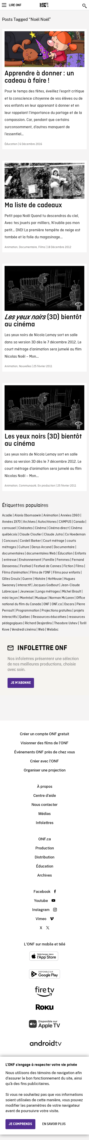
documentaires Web (41, 553)
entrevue (10, 560)
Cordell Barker (30, 541)
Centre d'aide (44, 795)
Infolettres (44, 823)
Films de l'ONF (40, 572)
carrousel (9, 528)
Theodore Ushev (65, 623)
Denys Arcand (41, 547)
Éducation (65, 553)
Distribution (44, 857)
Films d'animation (15, 572)
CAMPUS (65, 522)
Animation (50, 515)
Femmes (63, 560)
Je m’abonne (21, 683)
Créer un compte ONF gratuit (44, 734)
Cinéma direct (58, 528)
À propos (44, 786)
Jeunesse (27, 591)
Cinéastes (25, 528)
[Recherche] (84, 6)
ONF (46, 604)
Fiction (68, 566)
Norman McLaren (61, 598)
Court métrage (53, 541)
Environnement (30, 560)
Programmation (27, 610)
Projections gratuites (57, 610)
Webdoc (53, 629)
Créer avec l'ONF (44, 761)
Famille (48, 560)
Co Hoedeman (75, 534)
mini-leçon (10, 598)
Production (44, 848)
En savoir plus (53, 1124)
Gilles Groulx (11, 579)
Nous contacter (44, 805)
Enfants (80, 553)
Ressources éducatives (49, 617)
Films (80, 566)
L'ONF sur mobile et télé (44, 944)
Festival (25, 566)
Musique (41, 598)
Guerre (27, 579)
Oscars (69, 604)
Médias (44, 814)
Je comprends (20, 1124)
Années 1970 (11, 522)
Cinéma (40, 528)
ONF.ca (57, 604)
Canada (79, 522)
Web (41, 629)
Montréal (26, 598)
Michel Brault (71, 591)
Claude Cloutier (30, 534)
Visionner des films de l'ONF (44, 743)
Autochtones (47, 522)
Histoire (39, 579)
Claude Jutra (53, 534)
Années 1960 (70, 515)
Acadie (7, 515)
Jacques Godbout (46, 585)
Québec (24, 617)
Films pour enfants (66, 572)
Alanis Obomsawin (27, 515)
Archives (29, 522)
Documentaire (64, 547)
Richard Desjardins (38, 623)
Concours (11, 541)
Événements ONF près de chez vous (44, 752)
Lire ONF (15, 5)
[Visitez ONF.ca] (52, 5)
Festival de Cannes (47, 566)
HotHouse (55, 579)
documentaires (13, 553)
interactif (24, 585)
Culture (23, 547)
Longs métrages (48, 591)
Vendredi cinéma (24, 629)
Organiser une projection (44, 770)
